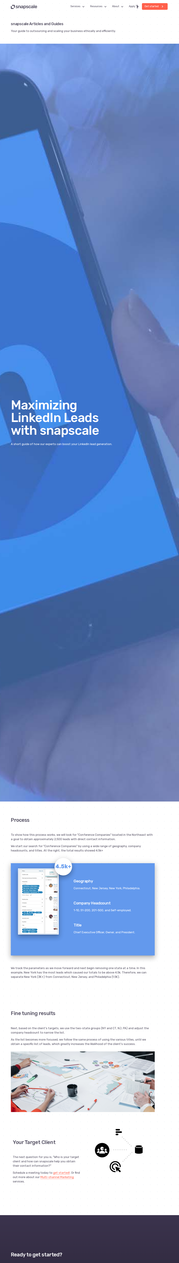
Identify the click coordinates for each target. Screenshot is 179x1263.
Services (78, 7)
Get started (154, 6)
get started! (61, 1172)
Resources (99, 7)
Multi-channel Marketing (57, 1177)
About (118, 7)
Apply (134, 7)
